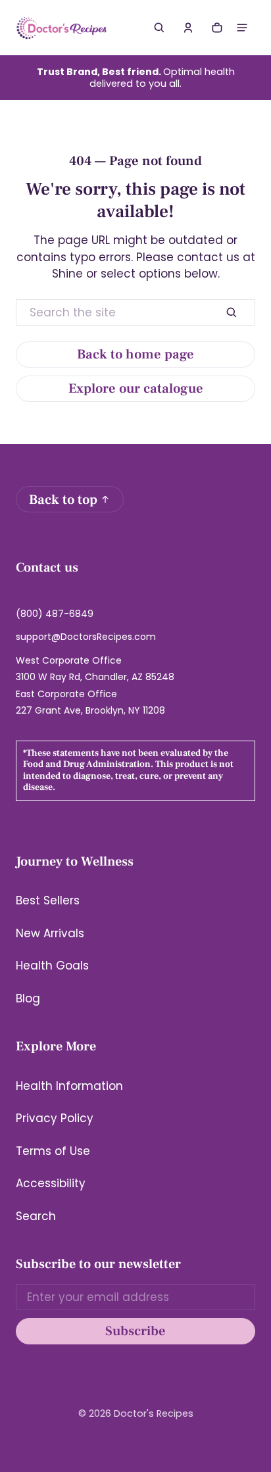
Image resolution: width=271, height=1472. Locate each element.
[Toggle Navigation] (242, 27)
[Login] (188, 27)
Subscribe (135, 1331)
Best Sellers (48, 900)
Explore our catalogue (135, 388)
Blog (28, 998)
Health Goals (52, 965)
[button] (159, 27)
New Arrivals (50, 933)
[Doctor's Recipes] (62, 28)
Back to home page (135, 354)
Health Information (69, 1086)
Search (36, 1216)
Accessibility (51, 1183)
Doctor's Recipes (153, 1413)
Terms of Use (53, 1151)
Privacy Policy (54, 1118)
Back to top (63, 499)
